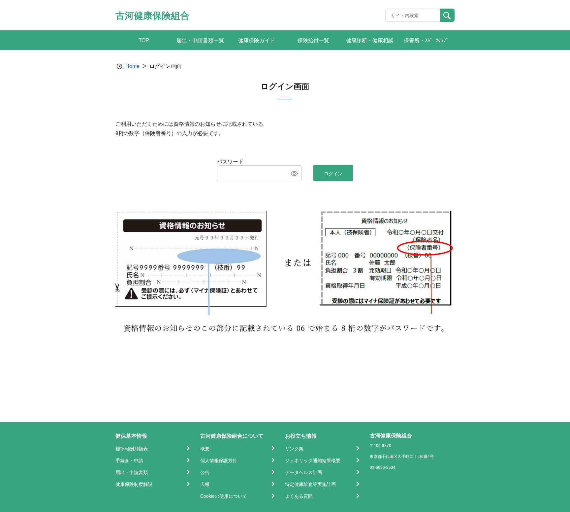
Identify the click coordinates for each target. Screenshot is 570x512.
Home (132, 66)
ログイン (333, 173)
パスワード (230, 161)
